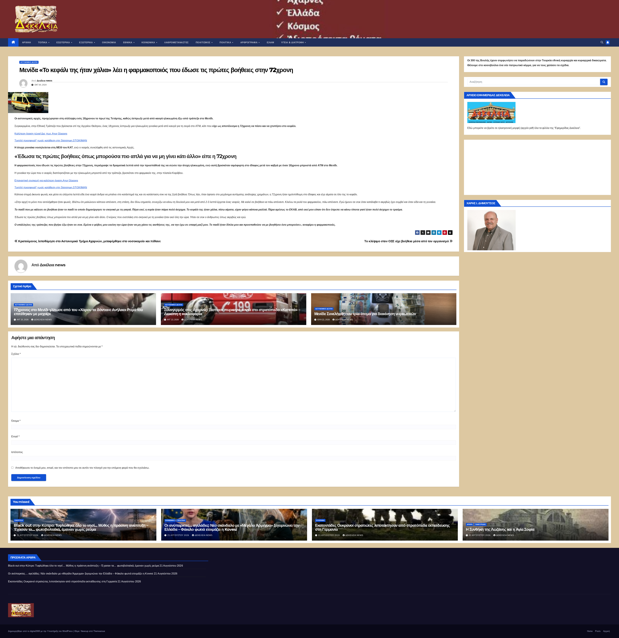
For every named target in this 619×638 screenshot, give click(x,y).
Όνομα (15, 420)
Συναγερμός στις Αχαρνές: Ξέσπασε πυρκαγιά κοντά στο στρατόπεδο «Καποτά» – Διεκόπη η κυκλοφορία (232, 311)
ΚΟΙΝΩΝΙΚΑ (149, 42)
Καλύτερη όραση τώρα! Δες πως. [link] (33, 133)
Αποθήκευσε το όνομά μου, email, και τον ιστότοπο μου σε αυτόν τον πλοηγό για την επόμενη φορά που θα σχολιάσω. (82, 467)
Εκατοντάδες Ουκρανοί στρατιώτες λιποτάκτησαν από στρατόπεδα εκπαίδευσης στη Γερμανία (382, 527)
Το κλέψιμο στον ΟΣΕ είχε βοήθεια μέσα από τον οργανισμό (407, 241)
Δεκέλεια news (44, 80)
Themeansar (99, 631)
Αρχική (606, 631)
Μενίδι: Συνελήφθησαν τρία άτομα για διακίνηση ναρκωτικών (365, 313)
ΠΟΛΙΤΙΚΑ (226, 42)
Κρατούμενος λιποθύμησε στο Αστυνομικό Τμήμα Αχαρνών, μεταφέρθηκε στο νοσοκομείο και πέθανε (89, 241)
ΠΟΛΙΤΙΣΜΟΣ (203, 42)
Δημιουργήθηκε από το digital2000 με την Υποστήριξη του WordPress (40, 631)
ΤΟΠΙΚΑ (43, 42)
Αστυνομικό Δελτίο (29, 62)
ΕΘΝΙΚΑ (128, 42)
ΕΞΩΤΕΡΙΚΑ (86, 42)
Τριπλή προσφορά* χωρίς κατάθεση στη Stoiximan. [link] (44, 140)
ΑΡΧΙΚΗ (26, 42)
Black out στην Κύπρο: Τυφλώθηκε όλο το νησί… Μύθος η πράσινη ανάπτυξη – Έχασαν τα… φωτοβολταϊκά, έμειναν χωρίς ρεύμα (81, 527)
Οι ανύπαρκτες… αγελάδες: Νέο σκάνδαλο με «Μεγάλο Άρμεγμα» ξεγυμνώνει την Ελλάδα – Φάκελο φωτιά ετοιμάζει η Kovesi (231, 527)
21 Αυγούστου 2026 (28, 535)
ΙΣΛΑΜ (270, 42)
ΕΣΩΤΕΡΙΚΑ (63, 42)
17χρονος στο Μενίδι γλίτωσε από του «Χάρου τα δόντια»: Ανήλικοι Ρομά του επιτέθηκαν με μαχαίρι (78, 311)
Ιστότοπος (17, 452)
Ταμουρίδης (480, 524)
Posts (598, 631)
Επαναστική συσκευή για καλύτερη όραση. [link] (39, 180)
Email (15, 436)
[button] (602, 42)
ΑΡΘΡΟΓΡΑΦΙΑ (249, 42)
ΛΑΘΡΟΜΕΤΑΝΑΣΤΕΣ (176, 42)
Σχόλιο (16, 354)
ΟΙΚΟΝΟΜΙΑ (109, 42)
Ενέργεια (19, 520)
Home (590, 631)
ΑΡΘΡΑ (469, 524)
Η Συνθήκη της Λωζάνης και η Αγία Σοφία (500, 529)
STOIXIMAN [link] (80, 140)
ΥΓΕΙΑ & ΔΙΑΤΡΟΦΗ (293, 42)
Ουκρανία (320, 520)
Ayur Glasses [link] (59, 133)
